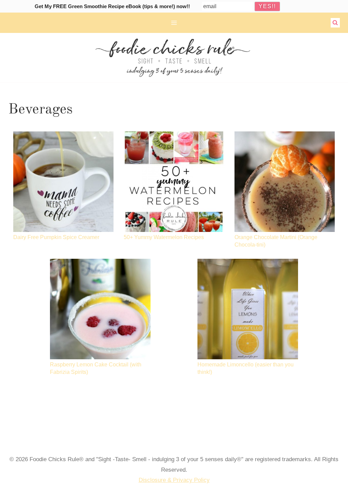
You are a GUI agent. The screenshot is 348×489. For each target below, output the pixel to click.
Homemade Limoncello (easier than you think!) (245, 368)
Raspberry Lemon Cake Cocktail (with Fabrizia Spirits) (95, 368)
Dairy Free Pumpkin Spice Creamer (56, 237)
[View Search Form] (335, 23)
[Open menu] (174, 22)
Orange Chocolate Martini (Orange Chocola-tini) (275, 241)
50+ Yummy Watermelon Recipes (164, 237)
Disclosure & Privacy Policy (174, 480)
